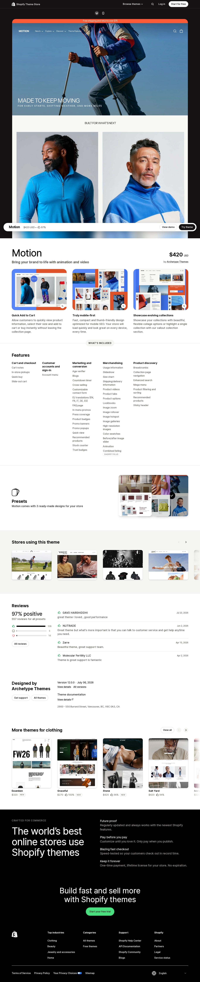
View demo (168, 227)
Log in (161, 3)
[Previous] (179, 542)
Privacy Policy (42, 973)
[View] (32, 565)
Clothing (52, 940)
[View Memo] (135, 495)
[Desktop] (96, 13)
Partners (159, 946)
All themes (40, 697)
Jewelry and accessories (61, 952)
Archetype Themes (177, 261)
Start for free (178, 3)
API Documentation (129, 946)
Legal (157, 952)
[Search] (152, 4)
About (157, 940)
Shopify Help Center (130, 940)
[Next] (186, 542)
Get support (21, 697)
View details (64, 686)
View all (167, 729)
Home (50, 957)
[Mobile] (103, 13)
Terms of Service (21, 973)
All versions (79, 686)
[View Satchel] (153, 495)
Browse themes (131, 3)
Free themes (90, 946)
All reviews (20, 643)
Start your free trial (100, 911)
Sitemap (90, 973)
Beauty (51, 946)
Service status (162, 957)
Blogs (122, 957)
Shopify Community (130, 952)
